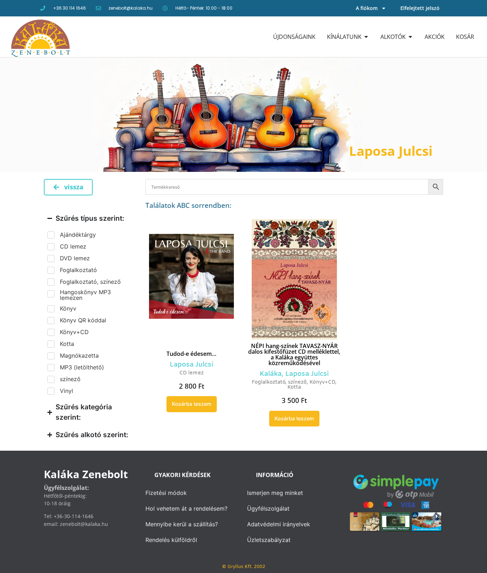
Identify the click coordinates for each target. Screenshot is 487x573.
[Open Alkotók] (410, 36)
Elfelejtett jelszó (420, 8)
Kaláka (271, 374)
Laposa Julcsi (191, 364)
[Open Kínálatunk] (366, 36)
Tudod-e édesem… (191, 354)
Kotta (294, 387)
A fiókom (367, 8)
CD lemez (191, 373)
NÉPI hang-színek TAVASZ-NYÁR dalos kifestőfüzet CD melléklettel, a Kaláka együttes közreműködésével (294, 354)
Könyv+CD (322, 382)
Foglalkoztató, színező (279, 382)
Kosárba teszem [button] (191, 404)
